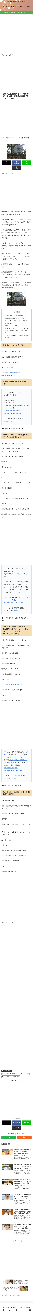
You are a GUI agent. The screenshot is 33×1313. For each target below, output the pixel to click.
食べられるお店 (7, 1076)
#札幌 (11, 760)
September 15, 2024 (10, 778)
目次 (14, 312)
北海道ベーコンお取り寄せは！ (14, 315)
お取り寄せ (6, 1074)
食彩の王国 (17, 1076)
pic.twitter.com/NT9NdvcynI (13, 413)
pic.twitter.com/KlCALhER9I (13, 770)
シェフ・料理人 (7, 1070)
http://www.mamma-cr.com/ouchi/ (15, 855)
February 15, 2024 (10, 421)
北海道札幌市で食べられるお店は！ (15, 318)
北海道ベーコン (16, 1074)
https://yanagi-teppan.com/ (13, 684)
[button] (16, 167)
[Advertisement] (16, 34)
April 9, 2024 (18, 610)
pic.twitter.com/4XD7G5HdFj (13, 602)
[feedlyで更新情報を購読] (8, 1137)
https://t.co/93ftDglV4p (11, 768)
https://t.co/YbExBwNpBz (14, 410)
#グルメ (16, 760)
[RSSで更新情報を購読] (24, 1137)
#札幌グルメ (23, 760)
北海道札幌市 (25, 1074)
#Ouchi (11, 762)
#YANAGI (15, 600)
